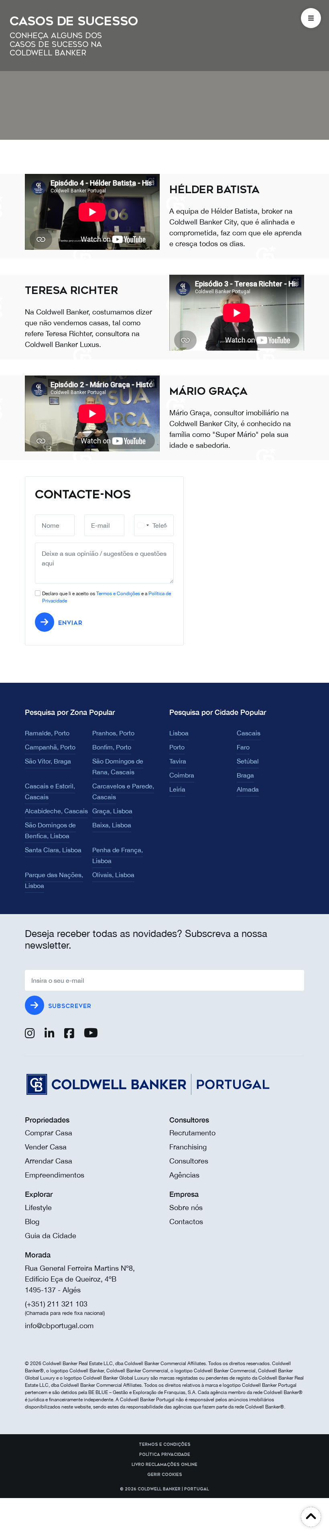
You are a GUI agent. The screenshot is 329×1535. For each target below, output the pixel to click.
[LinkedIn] (50, 1035)
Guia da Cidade (50, 1235)
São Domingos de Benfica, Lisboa (50, 830)
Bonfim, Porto (111, 747)
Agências (184, 1175)
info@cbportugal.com (59, 1325)
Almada (248, 789)
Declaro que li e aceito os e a (106, 597)
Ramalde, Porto (47, 733)
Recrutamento (192, 1133)
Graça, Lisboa (112, 810)
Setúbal (248, 761)
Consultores (188, 1161)
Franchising (188, 1147)
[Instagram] (30, 1035)
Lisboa (179, 733)
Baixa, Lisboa (111, 825)
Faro (243, 747)
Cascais (248, 733)
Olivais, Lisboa (113, 874)
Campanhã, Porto (50, 747)
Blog (32, 1221)
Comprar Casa (48, 1133)
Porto (177, 747)
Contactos (186, 1221)
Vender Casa (46, 1147)
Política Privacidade (164, 1454)
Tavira (177, 761)
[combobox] (142, 525)
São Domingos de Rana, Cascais (117, 766)
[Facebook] (69, 1035)
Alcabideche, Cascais (56, 810)
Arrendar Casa (48, 1161)
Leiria (177, 789)
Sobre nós (186, 1207)
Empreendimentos (54, 1175)
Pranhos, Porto (113, 733)
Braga (245, 775)
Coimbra (181, 775)
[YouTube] (91, 1035)
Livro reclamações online (164, 1464)
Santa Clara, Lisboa (53, 849)
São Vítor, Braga (48, 761)
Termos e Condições (118, 593)
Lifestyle (38, 1207)
